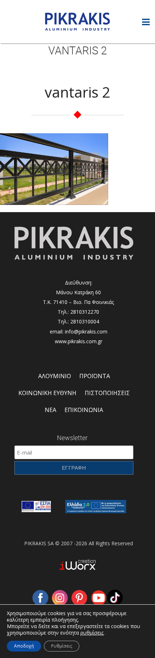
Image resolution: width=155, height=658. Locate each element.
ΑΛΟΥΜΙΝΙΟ (54, 376)
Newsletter (72, 437)
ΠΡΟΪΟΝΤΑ (94, 376)
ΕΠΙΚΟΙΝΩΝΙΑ (84, 410)
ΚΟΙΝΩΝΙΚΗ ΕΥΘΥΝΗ (47, 393)
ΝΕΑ (50, 410)
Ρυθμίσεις (61, 646)
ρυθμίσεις (91, 633)
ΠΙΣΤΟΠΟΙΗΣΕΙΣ (107, 393)
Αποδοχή (24, 646)
